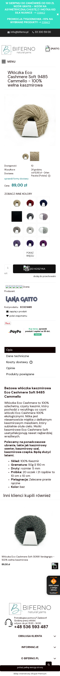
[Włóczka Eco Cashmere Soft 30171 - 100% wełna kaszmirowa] (30, 229)
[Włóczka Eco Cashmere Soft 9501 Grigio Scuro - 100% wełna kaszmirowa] (30, 216)
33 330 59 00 (43, 32)
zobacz (41, 12)
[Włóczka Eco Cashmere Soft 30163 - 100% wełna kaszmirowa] (43, 229)
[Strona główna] (18, 50)
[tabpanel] (30, 437)
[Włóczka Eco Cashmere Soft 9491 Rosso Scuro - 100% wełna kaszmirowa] (30, 202)
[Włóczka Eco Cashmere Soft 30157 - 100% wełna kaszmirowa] (43, 242)
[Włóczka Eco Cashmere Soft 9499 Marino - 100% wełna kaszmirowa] (43, 202)
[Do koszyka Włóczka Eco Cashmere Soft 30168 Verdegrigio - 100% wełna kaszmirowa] (55, 566)
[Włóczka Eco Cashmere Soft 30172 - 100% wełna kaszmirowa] (17, 229)
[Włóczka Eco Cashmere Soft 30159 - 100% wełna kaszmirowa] (17, 242)
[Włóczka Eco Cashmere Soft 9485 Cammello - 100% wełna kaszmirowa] (17, 202)
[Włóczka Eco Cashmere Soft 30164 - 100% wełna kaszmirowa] (43, 216)
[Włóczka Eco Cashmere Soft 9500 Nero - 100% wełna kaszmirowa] (17, 216)
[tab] (30, 350)
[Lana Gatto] (21, 299)
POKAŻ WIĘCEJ (30, 254)
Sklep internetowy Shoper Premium (30, 673)
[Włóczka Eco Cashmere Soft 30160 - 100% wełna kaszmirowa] (30, 242)
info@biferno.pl (19, 32)
